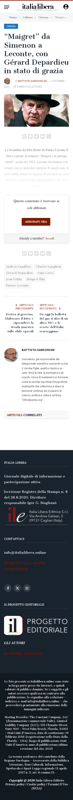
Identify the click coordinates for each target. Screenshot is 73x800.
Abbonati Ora (36, 221)
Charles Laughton (48, 266)
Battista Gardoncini (32, 81)
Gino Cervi (45, 273)
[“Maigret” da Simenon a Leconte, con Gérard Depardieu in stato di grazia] (36, 110)
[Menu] (6, 7)
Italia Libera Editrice (49, 780)
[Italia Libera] (37, 7)
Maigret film (36, 279)
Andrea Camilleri (18, 266)
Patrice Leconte (17, 285)
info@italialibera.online (25, 552)
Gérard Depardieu (19, 273)
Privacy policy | (16, 784)
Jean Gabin (14, 279)
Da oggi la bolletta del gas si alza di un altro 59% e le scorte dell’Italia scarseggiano (54, 322)
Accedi (49, 238)
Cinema (11, 26)
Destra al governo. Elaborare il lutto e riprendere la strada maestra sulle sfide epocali (19, 322)
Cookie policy (36, 784)
